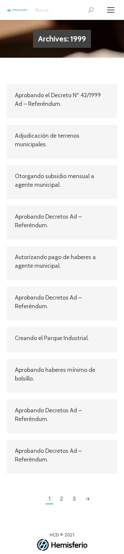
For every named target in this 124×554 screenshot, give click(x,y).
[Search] (91, 10)
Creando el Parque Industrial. (52, 338)
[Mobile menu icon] (110, 10)
